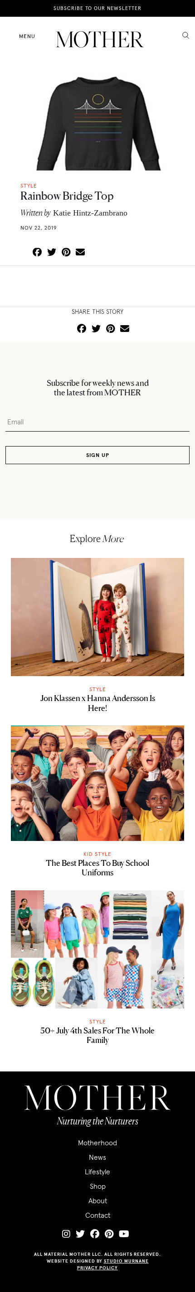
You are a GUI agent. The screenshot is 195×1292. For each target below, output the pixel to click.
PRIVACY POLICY (97, 1268)
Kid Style (97, 853)
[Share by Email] (80, 252)
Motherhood (97, 1142)
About (97, 1200)
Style (97, 689)
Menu (27, 36)
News (97, 1157)
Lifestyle (97, 1171)
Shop (98, 1186)
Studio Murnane (126, 1261)
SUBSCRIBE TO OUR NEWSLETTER (97, 8)
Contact (97, 1215)
